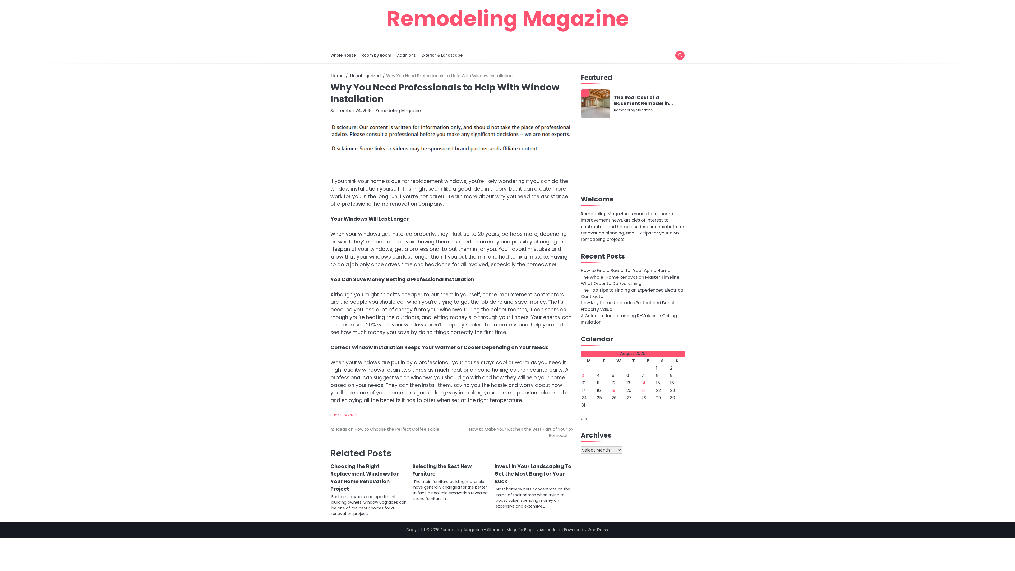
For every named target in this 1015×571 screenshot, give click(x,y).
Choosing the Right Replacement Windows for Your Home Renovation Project (364, 478)
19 (613, 390)
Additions (406, 55)
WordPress (598, 529)
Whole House (343, 55)
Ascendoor (550, 529)
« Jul (585, 419)
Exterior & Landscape (442, 55)
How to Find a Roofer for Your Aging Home (625, 271)
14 (643, 383)
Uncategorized (344, 415)
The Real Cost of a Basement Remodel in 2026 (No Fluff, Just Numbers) (641, 100)
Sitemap (495, 529)
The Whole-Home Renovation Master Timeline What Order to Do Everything (630, 280)
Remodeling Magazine (507, 18)
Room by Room (376, 55)
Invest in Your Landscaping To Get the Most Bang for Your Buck (533, 474)
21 (643, 390)
